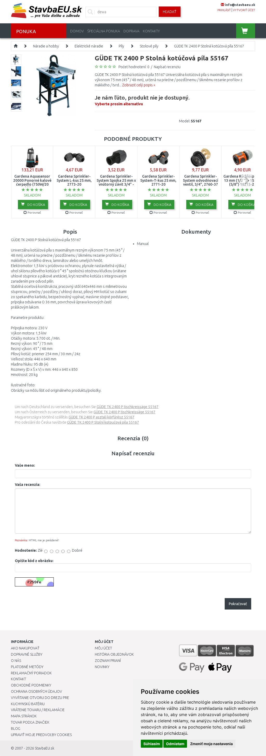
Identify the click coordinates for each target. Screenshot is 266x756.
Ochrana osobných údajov (36, 691)
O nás (16, 661)
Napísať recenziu (167, 67)
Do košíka (35, 204)
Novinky (102, 667)
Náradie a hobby (46, 46)
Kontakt (18, 679)
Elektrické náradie (89, 46)
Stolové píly (149, 46)
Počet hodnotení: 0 (133, 67)
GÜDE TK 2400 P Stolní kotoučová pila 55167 (103, 422)
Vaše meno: (25, 465)
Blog (15, 728)
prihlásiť (224, 10)
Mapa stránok (24, 716)
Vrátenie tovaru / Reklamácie (38, 710)
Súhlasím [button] (151, 743)
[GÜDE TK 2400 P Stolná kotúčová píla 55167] (56, 85)
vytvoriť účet (244, 10)
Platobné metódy (27, 667)
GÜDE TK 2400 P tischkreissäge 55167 (127, 407)
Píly (121, 46)
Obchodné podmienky (31, 685)
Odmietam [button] (175, 743)
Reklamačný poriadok (31, 673)
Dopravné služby (26, 654)
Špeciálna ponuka (103, 31)
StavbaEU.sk (44, 748)
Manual (143, 244)
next (246, 180)
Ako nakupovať (25, 648)
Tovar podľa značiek (30, 722)
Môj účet (103, 648)
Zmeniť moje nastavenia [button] (211, 743)
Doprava (131, 31)
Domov (77, 31)
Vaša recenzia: (27, 484)
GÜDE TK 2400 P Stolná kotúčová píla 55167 (209, 46)
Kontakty (151, 31)
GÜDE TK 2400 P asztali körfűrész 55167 (101, 417)
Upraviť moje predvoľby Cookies (41, 735)
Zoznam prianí (108, 661)
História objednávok (114, 654)
